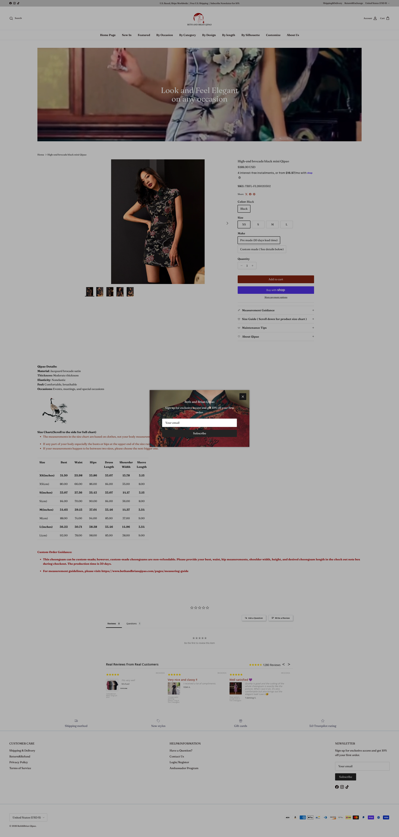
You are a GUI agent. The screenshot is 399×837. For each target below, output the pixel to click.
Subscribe (199, 433)
